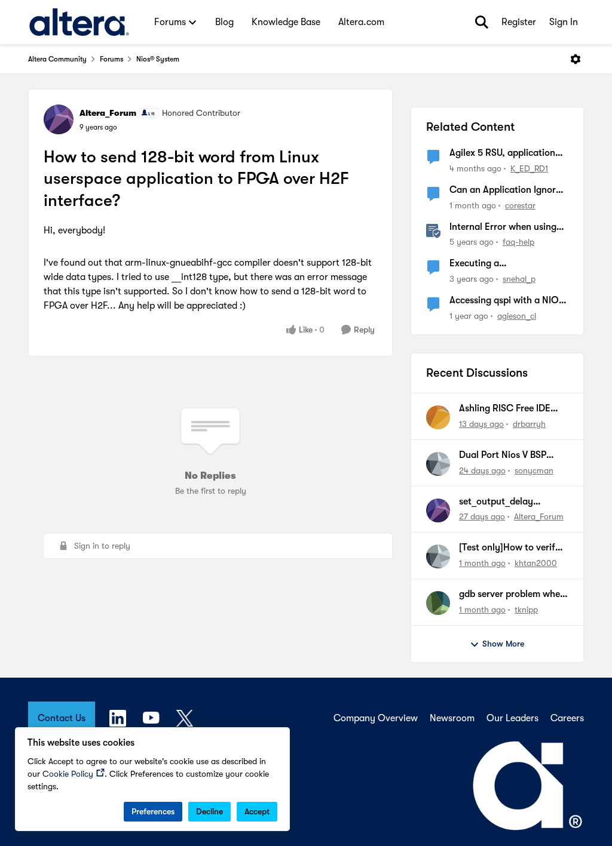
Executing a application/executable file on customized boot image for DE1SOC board (505, 264)
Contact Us (61, 718)
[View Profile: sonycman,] (438, 464)
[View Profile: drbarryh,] (438, 417)
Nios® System (157, 59)
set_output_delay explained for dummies (507, 502)
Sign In (563, 22)
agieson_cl (516, 316)
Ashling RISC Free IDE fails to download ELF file (512, 409)
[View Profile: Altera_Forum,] (438, 510)
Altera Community (57, 59)
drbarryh (529, 424)
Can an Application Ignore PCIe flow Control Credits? (506, 190)
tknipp (526, 609)
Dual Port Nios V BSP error (502, 456)
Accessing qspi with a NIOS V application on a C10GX (506, 301)
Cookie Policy (67, 774)
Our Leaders (512, 718)
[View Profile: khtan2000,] (438, 556)
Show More (503, 643)
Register (518, 22)
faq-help (518, 242)
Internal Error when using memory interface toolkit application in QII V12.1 (502, 227)
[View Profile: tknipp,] (438, 603)
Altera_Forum (107, 113)
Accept (257, 811)
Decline (209, 811)
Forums (111, 59)
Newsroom (452, 718)
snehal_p (519, 279)
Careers (567, 718)
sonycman (534, 470)
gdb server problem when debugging (512, 595)
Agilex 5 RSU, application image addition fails (502, 153)
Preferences (153, 811)
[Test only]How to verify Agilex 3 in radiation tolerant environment (510, 548)
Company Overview (375, 718)
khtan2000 (536, 563)
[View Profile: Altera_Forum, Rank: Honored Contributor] (59, 119)
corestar (520, 205)
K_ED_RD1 (529, 168)
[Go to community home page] (79, 22)
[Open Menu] (575, 59)
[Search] (482, 22)
